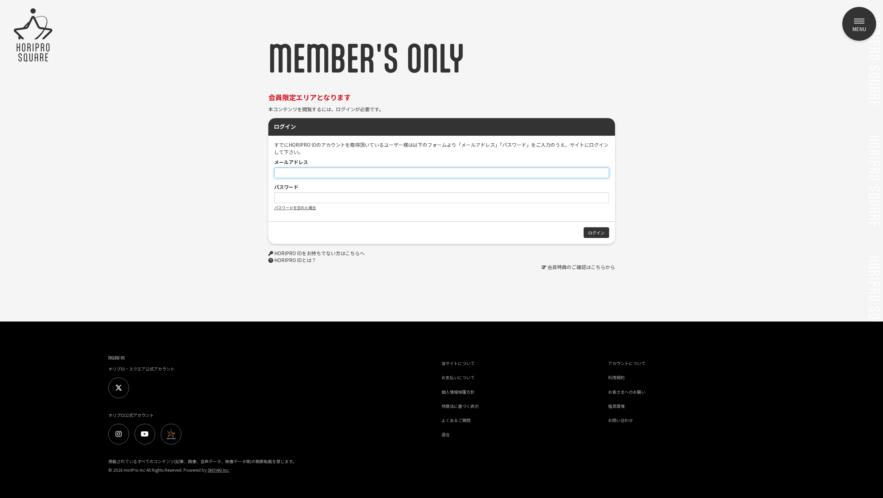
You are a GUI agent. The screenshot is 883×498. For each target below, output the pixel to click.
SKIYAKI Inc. (218, 470)
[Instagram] (118, 434)
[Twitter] (118, 387)
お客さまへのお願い (626, 392)
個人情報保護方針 (458, 392)
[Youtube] (145, 434)
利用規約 (616, 377)
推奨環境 (616, 406)
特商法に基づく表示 (460, 406)
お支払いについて (458, 377)
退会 (446, 434)
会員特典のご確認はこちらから (581, 267)
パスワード (286, 186)
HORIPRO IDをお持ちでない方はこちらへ (319, 253)
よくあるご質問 (456, 420)
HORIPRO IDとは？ (295, 260)
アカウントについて (626, 363)
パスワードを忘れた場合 (295, 207)
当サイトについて (458, 363)
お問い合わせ (620, 420)
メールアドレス (291, 162)
